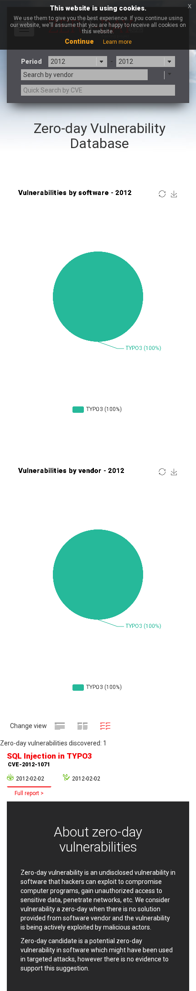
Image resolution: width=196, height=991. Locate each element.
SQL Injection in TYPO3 (49, 759)
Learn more (117, 42)
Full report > (29, 793)
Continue (79, 41)
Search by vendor (48, 74)
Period (31, 61)
